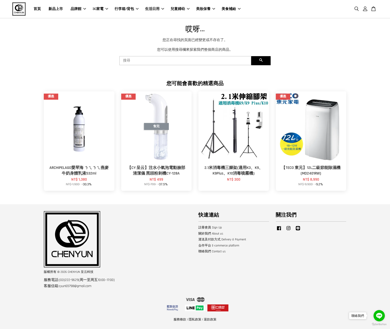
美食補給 (229, 9)
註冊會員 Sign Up (210, 227)
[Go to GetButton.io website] (379, 324)
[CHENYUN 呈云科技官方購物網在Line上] (298, 230)
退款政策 (210, 319)
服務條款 (180, 319)
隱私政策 (195, 319)
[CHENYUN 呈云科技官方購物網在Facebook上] (279, 230)
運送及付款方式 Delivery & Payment (222, 239)
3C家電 (98, 9)
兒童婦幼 (178, 9)
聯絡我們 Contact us (212, 251)
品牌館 (76, 9)
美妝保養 (203, 9)
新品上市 (56, 9)
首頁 (37, 9)
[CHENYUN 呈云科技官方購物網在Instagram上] (288, 230)
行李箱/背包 (124, 9)
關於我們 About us (210, 234)
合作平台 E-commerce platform (218, 246)
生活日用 (152, 9)
